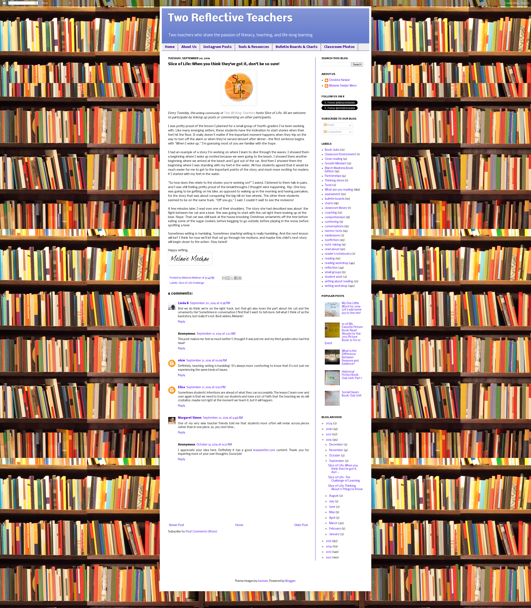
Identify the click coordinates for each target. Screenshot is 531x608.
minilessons (332, 235)
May (332, 512)
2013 (329, 552)
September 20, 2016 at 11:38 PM (210, 303)
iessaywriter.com (264, 450)
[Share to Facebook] (236, 278)
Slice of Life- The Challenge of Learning (344, 479)
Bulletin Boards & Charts (297, 47)
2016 (329, 440)
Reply (181, 321)
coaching (331, 212)
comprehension (335, 217)
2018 (329, 429)
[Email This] (224, 278)
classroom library (336, 208)
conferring (332, 222)
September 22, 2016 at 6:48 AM (223, 418)
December (336, 444)
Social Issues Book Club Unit (352, 394)
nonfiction (332, 240)
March (333, 523)
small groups (333, 272)
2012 (329, 557)
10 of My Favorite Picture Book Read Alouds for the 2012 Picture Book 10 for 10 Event (344, 334)
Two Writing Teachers (239, 113)
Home (170, 47)
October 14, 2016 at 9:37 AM (214, 444)
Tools (328, 185)
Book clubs (332, 150)
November (336, 450)
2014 (329, 546)
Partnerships (333, 176)
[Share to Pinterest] (240, 278)
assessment (332, 194)
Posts (330, 125)
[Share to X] (232, 278)
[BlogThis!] (228, 278)
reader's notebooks (338, 254)
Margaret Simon (190, 418)
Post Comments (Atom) (201, 531)
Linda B (183, 303)
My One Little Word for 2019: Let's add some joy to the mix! (352, 308)
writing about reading (339, 281)
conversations (334, 226)
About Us (189, 47)
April (332, 518)
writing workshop (336, 286)
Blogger (290, 581)
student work (333, 277)
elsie (181, 360)
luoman (263, 581)
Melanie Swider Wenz (343, 85)
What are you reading (339, 189)
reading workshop (336, 263)
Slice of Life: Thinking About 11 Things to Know (345, 487)
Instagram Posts (217, 47)
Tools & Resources (253, 47)
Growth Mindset (335, 163)
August (334, 496)
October (335, 455)
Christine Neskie (339, 80)
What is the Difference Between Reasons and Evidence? (350, 358)
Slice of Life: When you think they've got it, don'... (343, 469)
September (337, 461)
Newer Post (176, 525)
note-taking (333, 244)
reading (330, 258)
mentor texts (333, 231)
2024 (329, 423)
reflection (331, 267)
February (335, 528)
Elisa (181, 387)
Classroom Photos (339, 47)
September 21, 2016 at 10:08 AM (206, 360)
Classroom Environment (340, 154)
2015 (329, 541)
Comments (333, 132)
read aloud (332, 249)
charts (329, 203)
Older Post (301, 525)
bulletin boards (334, 199)
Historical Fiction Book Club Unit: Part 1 (352, 375)
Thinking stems (334, 180)
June (332, 507)
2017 (329, 434)
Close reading (333, 159)
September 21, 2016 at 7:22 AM (216, 333)
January (334, 534)
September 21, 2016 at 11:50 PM (205, 387)
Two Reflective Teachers (230, 18)
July (332, 501)
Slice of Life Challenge (191, 283)
